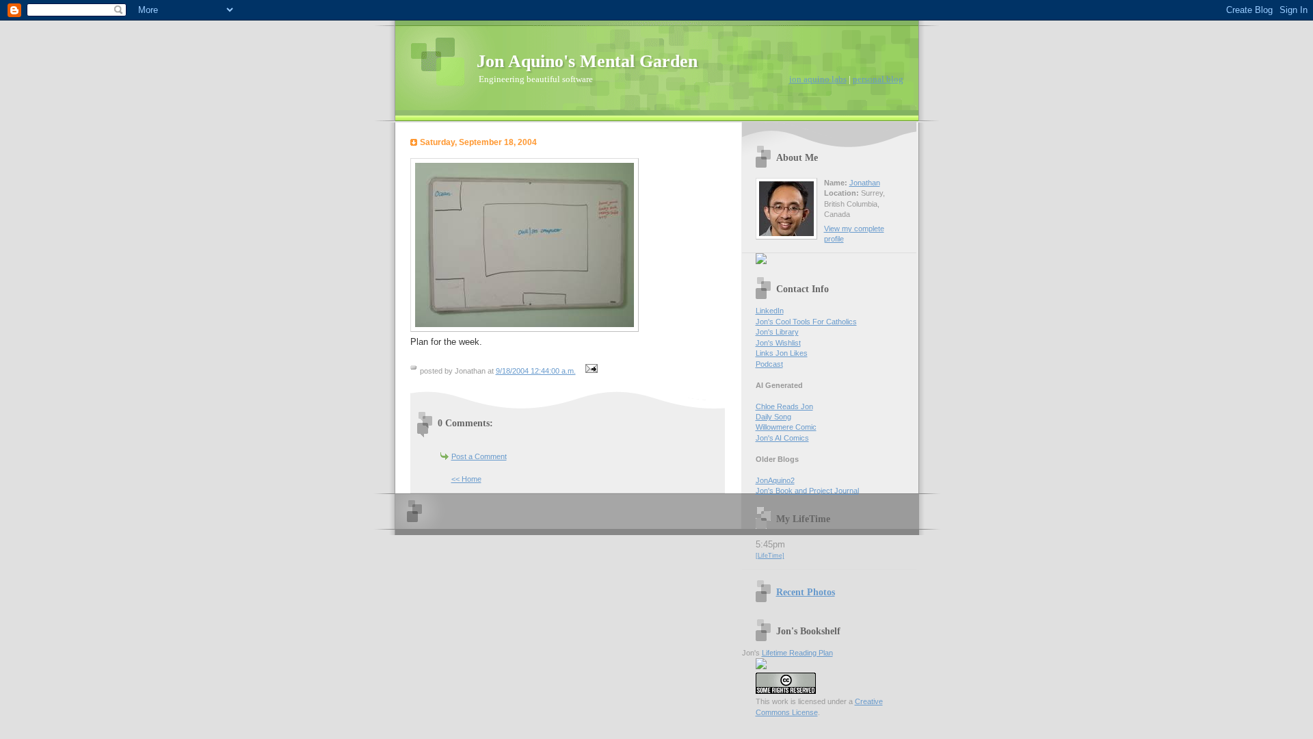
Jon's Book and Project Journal (807, 491)
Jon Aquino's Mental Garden (587, 61)
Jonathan (864, 183)
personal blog (878, 79)
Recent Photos (805, 591)
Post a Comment (479, 456)
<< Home (466, 479)
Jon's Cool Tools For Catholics (806, 321)
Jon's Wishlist (778, 343)
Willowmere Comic (786, 427)
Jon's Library (777, 332)
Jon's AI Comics (782, 438)
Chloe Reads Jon (784, 406)
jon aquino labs (818, 79)
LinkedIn (770, 311)
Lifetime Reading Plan (797, 653)
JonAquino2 (775, 480)
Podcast (769, 364)
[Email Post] (590, 371)
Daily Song (773, 417)
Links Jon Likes (782, 353)
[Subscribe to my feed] (761, 261)
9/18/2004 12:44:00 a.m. (536, 371)
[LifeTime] (770, 555)
